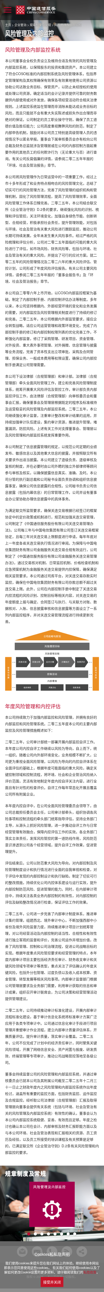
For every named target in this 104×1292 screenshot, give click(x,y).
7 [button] (68, 1234)
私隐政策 (89, 1272)
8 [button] (75, 1234)
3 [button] (42, 1234)
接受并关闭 (52, 1281)
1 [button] (29, 1234)
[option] (52, 1204)
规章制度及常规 (40, 25)
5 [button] (55, 1234)
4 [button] (49, 1234)
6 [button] (62, 1234)
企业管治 (20, 25)
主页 (8, 25)
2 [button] (36, 1234)
